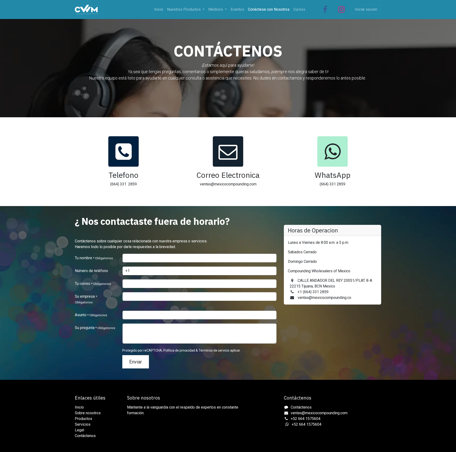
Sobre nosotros (88, 413)
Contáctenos (85, 435)
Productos (83, 418)
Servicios (82, 424)
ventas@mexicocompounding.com (319, 413)
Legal (79, 430)
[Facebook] (325, 9)
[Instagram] (341, 9)
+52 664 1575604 (305, 418)
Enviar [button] (135, 362)
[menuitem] (158, 9)
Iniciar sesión (366, 9)
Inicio (79, 407)
